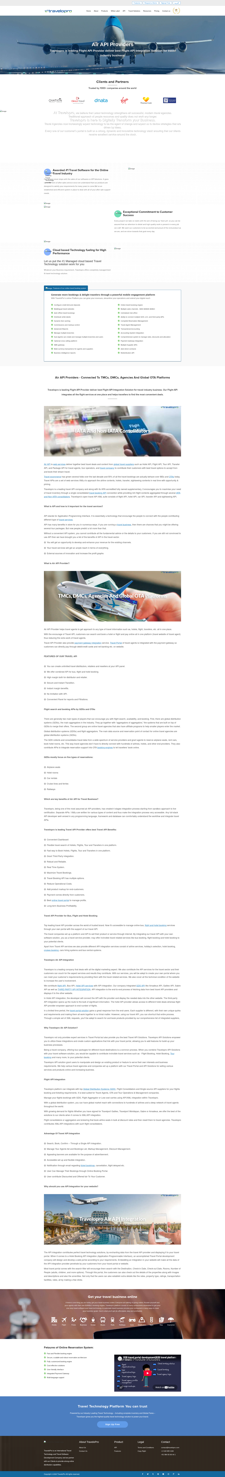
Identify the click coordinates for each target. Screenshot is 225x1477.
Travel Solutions (134, 11)
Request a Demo (150, 3)
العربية (176, 3)
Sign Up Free (112, 1424)
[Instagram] (168, 1473)
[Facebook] (142, 1473)
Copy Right (142, 1451)
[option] (55, 100)
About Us (82, 1447)
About (96, 11)
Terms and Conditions (146, 1447)
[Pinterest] (158, 1473)
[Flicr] (163, 1473)
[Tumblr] (153, 1473)
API (124, 11)
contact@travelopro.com (170, 1447)
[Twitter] (147, 1473)
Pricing (156, 11)
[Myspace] (173, 1473)
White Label (115, 11)
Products (104, 11)
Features (137, 3)
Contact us (166, 11)
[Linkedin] (178, 1473)
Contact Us (83, 1451)
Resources (147, 11)
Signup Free (165, 3)
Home (88, 11)
